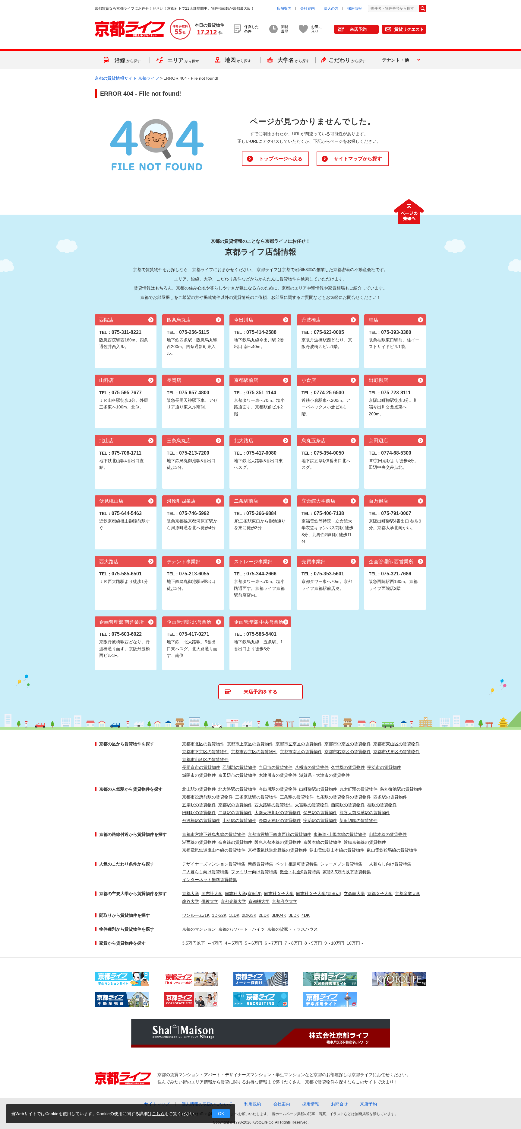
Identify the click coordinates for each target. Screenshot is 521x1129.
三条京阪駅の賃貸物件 (256, 797)
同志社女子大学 (279, 893)
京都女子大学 (380, 893)
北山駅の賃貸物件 (199, 789)
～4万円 (215, 943)
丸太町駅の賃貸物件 (358, 789)
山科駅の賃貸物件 (239, 820)
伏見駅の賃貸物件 (320, 812)
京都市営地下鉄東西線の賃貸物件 (279, 834)
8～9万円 (313, 943)
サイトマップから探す (358, 158)
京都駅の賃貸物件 (235, 804)
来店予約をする (260, 691)
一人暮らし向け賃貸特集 (388, 864)
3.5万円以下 (193, 943)
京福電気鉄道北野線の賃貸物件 (277, 850)
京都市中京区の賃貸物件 (347, 743)
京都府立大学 (284, 901)
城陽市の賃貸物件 (199, 775)
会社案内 (307, 8)
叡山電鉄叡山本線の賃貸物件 (336, 850)
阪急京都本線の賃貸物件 (277, 842)
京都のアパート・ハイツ (241, 929)
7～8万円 (293, 943)
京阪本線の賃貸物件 (322, 842)
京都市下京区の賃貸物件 (205, 751)
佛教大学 (209, 901)
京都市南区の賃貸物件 (301, 751)
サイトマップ (156, 1104)
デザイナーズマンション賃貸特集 (213, 864)
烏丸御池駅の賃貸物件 (401, 789)
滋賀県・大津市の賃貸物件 (324, 775)
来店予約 (358, 29)
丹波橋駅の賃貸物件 (201, 820)
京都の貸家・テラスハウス (292, 929)
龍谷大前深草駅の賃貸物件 (364, 812)
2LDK (264, 915)
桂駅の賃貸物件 (382, 804)
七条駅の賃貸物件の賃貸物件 (343, 797)
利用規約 (252, 1104)
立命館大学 (354, 893)
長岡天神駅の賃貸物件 (280, 820)
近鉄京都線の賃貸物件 (365, 842)
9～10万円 (334, 943)
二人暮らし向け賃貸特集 (205, 871)
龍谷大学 (190, 901)
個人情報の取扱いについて (207, 1104)
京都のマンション (199, 929)
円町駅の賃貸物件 (199, 812)
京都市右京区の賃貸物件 (347, 751)
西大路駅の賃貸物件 (273, 804)
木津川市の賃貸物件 (278, 775)
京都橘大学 (259, 901)
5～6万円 (253, 943)
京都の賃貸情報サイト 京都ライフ (127, 78)
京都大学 (190, 893)
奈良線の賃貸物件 (235, 842)
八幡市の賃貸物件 (312, 767)
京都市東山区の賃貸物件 (396, 743)
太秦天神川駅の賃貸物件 (277, 812)
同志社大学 (212, 893)
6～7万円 (273, 943)
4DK (306, 915)
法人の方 (331, 8)
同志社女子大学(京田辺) (318, 893)
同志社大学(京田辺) (243, 893)
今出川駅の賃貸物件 (278, 789)
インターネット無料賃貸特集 (209, 879)
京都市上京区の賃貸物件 (250, 743)
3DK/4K (279, 915)
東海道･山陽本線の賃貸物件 (340, 834)
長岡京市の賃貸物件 (201, 767)
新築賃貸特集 (260, 864)
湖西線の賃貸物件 (199, 842)
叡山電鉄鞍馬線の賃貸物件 (392, 850)
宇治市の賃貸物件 (384, 767)
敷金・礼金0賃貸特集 (300, 871)
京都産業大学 (407, 893)
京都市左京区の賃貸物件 (299, 743)
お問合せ (339, 1104)
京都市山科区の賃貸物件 (205, 759)
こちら (158, 1113)
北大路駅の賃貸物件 (237, 789)
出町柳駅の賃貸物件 (318, 789)
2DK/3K (249, 915)
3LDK (294, 915)
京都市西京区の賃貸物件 (254, 751)
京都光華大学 (233, 901)
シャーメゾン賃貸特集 (341, 864)
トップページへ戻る (280, 158)
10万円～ (355, 943)
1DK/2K (219, 915)
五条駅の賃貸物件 (199, 804)
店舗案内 (284, 8)
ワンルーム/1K (196, 915)
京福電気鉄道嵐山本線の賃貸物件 (213, 850)
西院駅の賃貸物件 (348, 804)
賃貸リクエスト (409, 29)
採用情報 (354, 8)
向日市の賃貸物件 (275, 767)
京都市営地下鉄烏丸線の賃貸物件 (213, 834)
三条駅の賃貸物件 (297, 797)
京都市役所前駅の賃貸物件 (207, 797)
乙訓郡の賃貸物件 (239, 767)
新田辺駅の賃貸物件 (358, 820)
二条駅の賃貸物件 (235, 812)
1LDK (234, 915)
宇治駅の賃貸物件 (320, 820)
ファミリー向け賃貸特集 (254, 871)
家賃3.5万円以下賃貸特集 (347, 871)
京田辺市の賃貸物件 (237, 775)
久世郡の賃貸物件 (348, 767)
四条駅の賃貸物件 (390, 797)
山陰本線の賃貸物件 (388, 834)
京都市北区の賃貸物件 (203, 743)
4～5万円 (233, 943)
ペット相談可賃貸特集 (297, 864)
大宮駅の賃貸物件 (312, 804)
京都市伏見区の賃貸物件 (396, 751)
